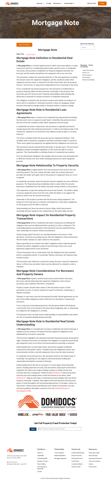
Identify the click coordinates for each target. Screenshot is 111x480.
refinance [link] (20, 267)
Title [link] (18, 252)
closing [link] (19, 129)
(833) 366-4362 (91, 3)
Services (39, 3)
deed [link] (40, 91)
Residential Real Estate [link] (59, 321)
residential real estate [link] (30, 89)
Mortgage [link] (22, 58)
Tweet (28, 55)
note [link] (35, 172)
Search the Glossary (87, 44)
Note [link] (32, 58)
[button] (33, 429)
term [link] (28, 305)
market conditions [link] (61, 106)
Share (33, 55)
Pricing (48, 3)
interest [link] (19, 85)
